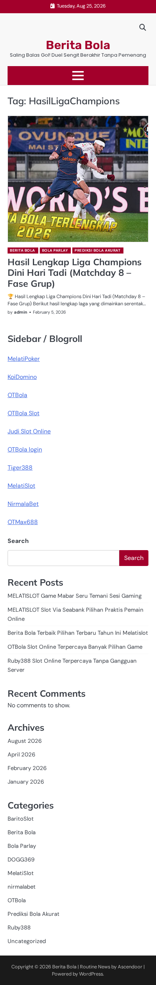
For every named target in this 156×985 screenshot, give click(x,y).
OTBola (17, 395)
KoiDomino (22, 377)
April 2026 (21, 754)
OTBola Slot (23, 413)
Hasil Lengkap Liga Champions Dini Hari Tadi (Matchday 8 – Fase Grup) (75, 272)
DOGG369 (21, 859)
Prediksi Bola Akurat (97, 250)
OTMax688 (23, 522)
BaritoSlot (21, 819)
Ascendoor (130, 966)
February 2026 (27, 768)
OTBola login (25, 449)
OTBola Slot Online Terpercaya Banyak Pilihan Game (75, 647)
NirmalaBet (23, 504)
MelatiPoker (24, 359)
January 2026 (26, 782)
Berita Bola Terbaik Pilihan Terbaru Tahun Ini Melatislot (78, 633)
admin (20, 312)
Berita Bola (78, 45)
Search (18, 541)
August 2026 (25, 741)
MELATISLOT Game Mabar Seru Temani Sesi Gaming (75, 596)
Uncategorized (27, 941)
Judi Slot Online (29, 431)
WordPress (91, 974)
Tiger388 (20, 468)
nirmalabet (22, 887)
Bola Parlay (55, 250)
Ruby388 (19, 927)
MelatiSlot (21, 486)
